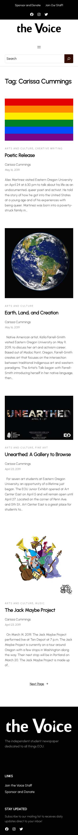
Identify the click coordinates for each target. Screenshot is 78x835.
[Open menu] (39, 47)
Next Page (39, 684)
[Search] (68, 58)
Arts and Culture (19, 148)
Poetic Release (20, 155)
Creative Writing (49, 148)
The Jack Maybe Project (30, 610)
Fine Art (41, 447)
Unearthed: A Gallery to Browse (38, 454)
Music (40, 603)
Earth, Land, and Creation (31, 313)
